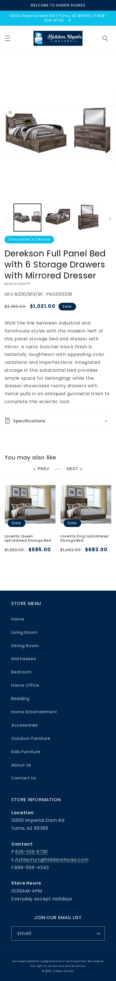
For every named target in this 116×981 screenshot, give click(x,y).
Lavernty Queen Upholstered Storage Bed (28, 538)
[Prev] (6, 219)
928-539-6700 (31, 851)
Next (72, 469)
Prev (43, 469)
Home (17, 619)
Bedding (20, 698)
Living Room (24, 632)
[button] (7, 38)
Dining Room (25, 646)
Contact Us (23, 778)
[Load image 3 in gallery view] (88, 217)
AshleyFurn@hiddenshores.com (51, 859)
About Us (21, 765)
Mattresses (23, 659)
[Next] (110, 219)
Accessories (24, 725)
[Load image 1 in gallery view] (27, 217)
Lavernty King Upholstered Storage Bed (84, 538)
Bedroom (21, 672)
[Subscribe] (98, 933)
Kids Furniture (26, 752)
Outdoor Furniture (30, 738)
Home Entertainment (34, 712)
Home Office (25, 685)
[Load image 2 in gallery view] (58, 217)
